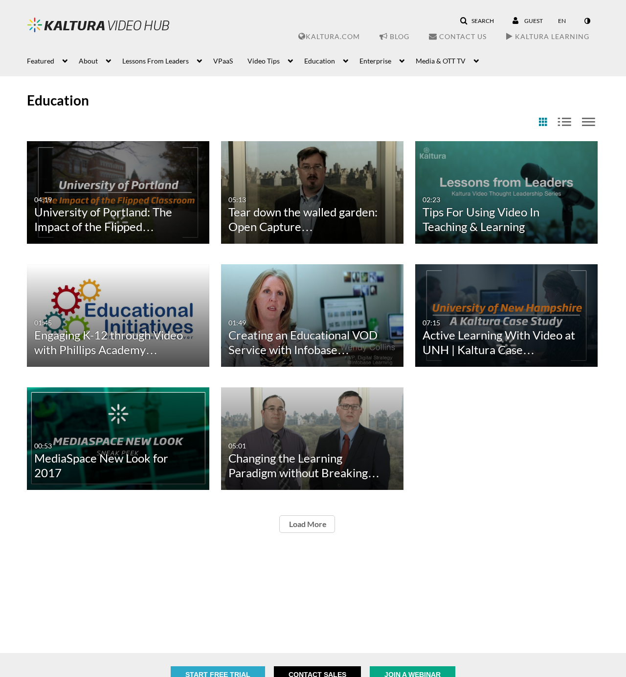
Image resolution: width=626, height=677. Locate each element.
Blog (398, 36)
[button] (476, 21)
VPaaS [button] (223, 61)
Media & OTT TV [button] (441, 61)
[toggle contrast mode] (587, 21)
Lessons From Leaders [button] (155, 61)
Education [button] (319, 61)
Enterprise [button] (375, 61)
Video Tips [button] (263, 61)
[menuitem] (53, 60)
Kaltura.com (333, 36)
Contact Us (462, 36)
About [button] (88, 61)
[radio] (543, 122)
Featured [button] (40, 61)
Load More (307, 524)
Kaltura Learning (551, 36)
